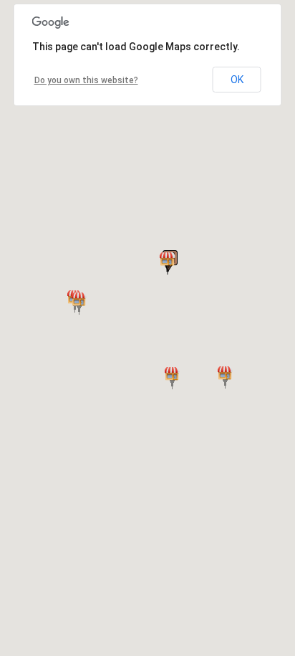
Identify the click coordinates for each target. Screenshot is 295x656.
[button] (172, 378)
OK (237, 79)
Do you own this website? (86, 80)
